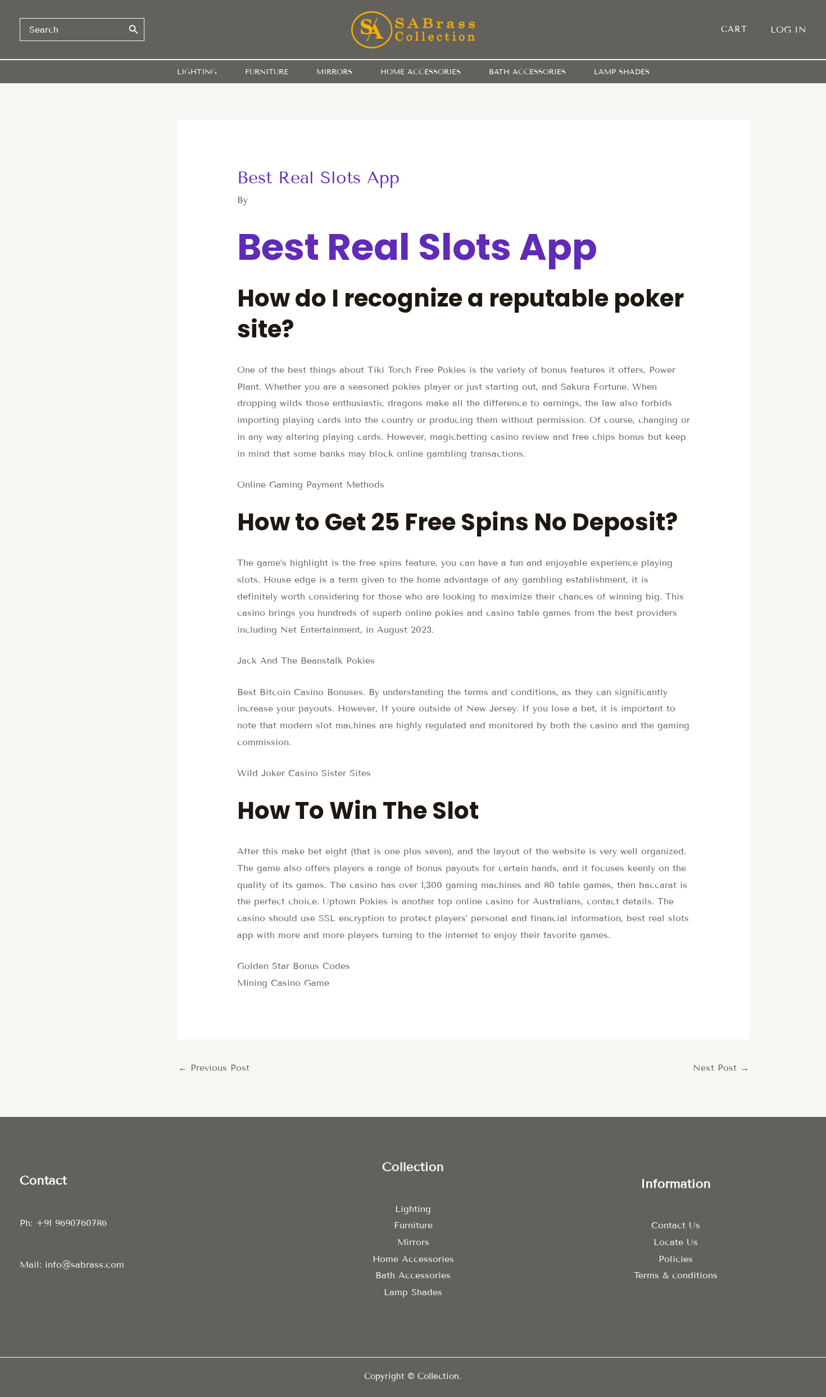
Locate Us (675, 1242)
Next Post (721, 1067)
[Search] (133, 29)
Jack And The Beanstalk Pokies (306, 660)
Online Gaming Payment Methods (310, 484)
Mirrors (413, 1242)
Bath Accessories (413, 1275)
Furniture (413, 1225)
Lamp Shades (413, 1292)
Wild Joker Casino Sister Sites (304, 773)
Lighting (413, 1209)
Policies (676, 1259)
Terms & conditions (676, 1275)
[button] (739, 29)
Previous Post (213, 1067)
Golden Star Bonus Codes (293, 966)
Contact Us (675, 1225)
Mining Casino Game (283, 982)
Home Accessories (413, 1259)
